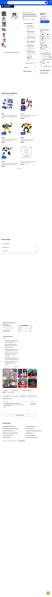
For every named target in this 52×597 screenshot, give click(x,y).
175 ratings (32, 19)
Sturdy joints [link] (8, 352)
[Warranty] (35, 251)
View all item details (29, 62)
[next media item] (18, 29)
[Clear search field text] (44, 2)
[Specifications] (36, 247)
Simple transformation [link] (10, 349)
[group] (28, 19)
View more (19, 168)
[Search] (46, 3)
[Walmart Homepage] (5, 3)
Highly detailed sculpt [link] (9, 358)
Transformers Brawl (29, 428)
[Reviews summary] (30, 19)
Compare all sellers (44, 73)
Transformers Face (29, 432)
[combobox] (27, 2)
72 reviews (9, 325)
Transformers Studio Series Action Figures (10, 428)
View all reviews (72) (20, 415)
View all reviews (7, 330)
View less (16, 366)
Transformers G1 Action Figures (32, 437)
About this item (6, 239)
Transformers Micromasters (8, 435)
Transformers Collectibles (31, 435)
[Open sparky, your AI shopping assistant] (48, 593)
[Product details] (36, 244)
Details (48, 62)
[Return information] (48, 19)
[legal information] (47, 15)
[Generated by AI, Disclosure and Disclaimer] (38, 63)
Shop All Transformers (7, 437)
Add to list (45, 66)
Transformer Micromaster (31, 426)
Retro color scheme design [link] (10, 344)
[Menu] (2, 3)
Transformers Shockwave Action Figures (10, 432)
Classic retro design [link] (9, 361)
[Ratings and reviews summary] (36, 322)
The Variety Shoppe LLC (46, 54)
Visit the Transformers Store (27, 12)
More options (43, 48)
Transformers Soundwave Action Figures (33, 430)
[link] (32, 383)
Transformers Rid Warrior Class (8, 430)
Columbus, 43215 (43, 44)
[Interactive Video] (4, 13)
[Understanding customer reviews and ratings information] (14, 327)
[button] (18, 14)
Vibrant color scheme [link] (9, 340)
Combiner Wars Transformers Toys (9, 426)
